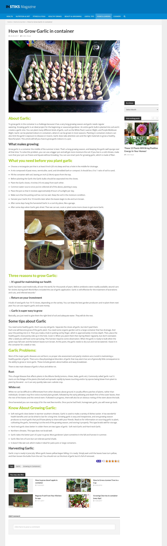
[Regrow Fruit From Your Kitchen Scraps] (21, 501)
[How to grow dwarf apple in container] (21, 485)
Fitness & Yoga (39, 16)
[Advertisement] (141, 62)
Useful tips (89, 16)
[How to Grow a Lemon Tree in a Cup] (78, 485)
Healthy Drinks (55, 16)
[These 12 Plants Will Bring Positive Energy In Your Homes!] (141, 133)
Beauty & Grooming (73, 16)
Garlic (18, 466)
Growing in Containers (31, 466)
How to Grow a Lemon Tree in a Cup (105, 481)
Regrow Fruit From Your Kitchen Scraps (48, 497)
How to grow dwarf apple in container (46, 481)
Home (9, 22)
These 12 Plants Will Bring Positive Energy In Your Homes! (141, 149)
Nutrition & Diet (23, 16)
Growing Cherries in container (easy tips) (105, 497)
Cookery (117, 16)
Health (10, 16)
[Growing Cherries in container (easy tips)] (79, 501)
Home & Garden (103, 16)
